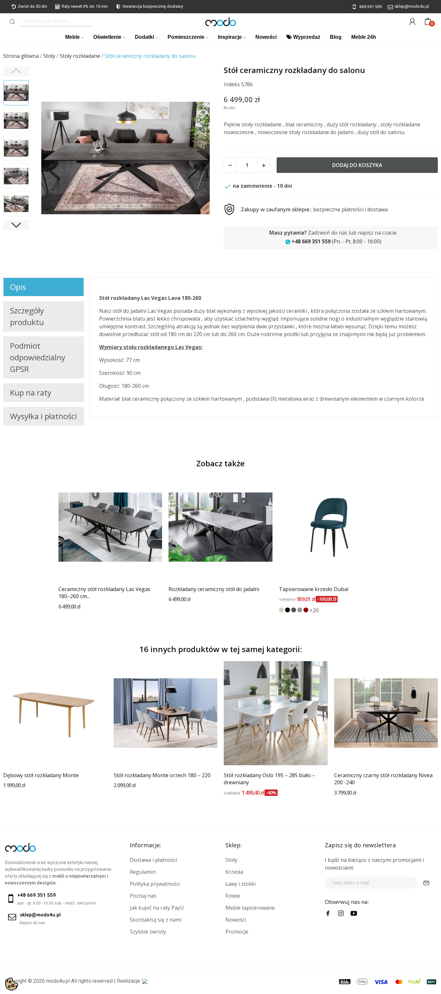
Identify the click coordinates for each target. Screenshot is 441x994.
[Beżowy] (281, 610)
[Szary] (299, 610)
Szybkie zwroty (148, 931)
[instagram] (341, 913)
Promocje (236, 931)
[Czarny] (287, 610)
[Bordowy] (305, 610)
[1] (426, 882)
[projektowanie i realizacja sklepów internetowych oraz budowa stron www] (144, 981)
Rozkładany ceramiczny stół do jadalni (214, 589)
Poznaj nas (143, 895)
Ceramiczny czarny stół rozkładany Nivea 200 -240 (383, 779)
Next (204, 159)
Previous (47, 159)
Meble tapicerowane (250, 907)
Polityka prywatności (155, 883)
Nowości (235, 919)
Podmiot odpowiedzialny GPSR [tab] (37, 357)
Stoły (231, 859)
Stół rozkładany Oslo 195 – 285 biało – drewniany (269, 779)
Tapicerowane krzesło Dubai (313, 589)
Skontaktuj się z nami (155, 919)
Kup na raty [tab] (30, 392)
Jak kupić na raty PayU (157, 907)
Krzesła (234, 871)
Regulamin (143, 871)
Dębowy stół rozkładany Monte (41, 775)
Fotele (232, 895)
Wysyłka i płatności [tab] (43, 416)
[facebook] (328, 913)
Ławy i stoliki (240, 883)
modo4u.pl (58, 981)
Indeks (232, 84)
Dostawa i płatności (153, 859)
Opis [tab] (18, 286)
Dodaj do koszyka (357, 165)
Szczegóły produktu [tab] (27, 316)
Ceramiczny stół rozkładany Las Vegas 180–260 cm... (104, 593)
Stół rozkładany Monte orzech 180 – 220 (162, 775)
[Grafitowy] (293, 610)
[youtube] (354, 913)
